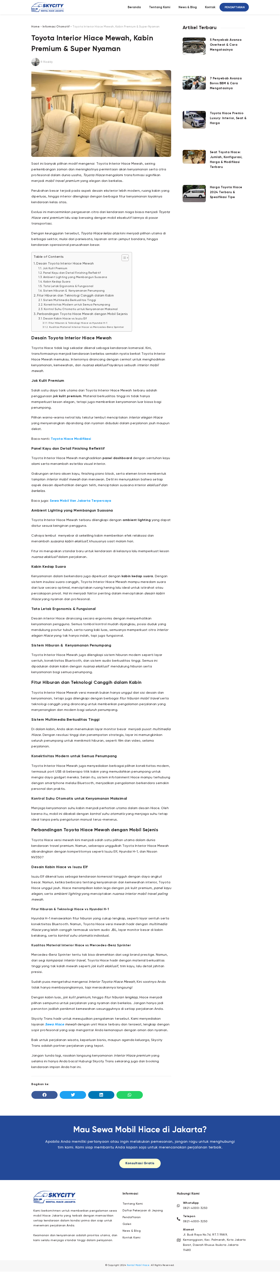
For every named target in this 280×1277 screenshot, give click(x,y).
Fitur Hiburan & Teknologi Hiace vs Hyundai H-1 (78, 323)
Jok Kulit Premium (55, 268)
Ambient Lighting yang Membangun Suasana (75, 277)
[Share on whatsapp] (129, 1095)
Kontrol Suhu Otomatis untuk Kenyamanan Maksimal (81, 309)
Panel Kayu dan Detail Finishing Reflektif (72, 272)
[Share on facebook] (44, 1095)
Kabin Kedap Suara (56, 281)
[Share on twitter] (73, 1095)
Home (35, 26)
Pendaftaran (235, 7)
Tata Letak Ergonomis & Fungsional (68, 286)
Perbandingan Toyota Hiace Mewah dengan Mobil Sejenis (82, 314)
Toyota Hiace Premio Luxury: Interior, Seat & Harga (228, 118)
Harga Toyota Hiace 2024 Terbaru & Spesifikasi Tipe (226, 192)
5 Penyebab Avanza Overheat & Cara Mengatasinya (226, 44)
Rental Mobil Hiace (138, 1265)
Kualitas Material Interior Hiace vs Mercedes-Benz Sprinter (86, 327)
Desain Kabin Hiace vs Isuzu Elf (65, 318)
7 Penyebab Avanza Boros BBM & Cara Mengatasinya (226, 83)
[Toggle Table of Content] (123, 257)
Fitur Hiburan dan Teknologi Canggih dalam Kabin (75, 295)
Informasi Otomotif (56, 26)
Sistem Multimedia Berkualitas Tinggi (69, 300)
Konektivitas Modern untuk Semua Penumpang (77, 304)
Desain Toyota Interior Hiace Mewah (65, 263)
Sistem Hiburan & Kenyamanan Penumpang (74, 290)
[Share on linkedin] (101, 1095)
